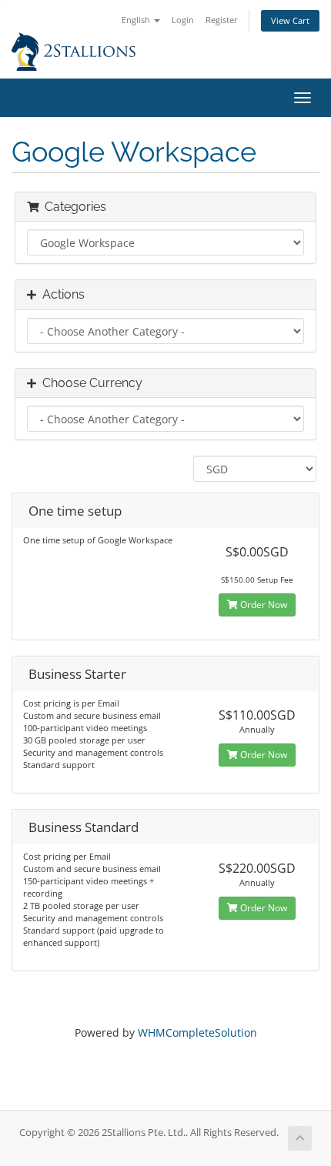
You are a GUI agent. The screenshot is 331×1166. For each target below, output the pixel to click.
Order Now (262, 604)
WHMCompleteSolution (197, 1032)
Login (183, 19)
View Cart (290, 20)
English (137, 19)
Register (222, 19)
